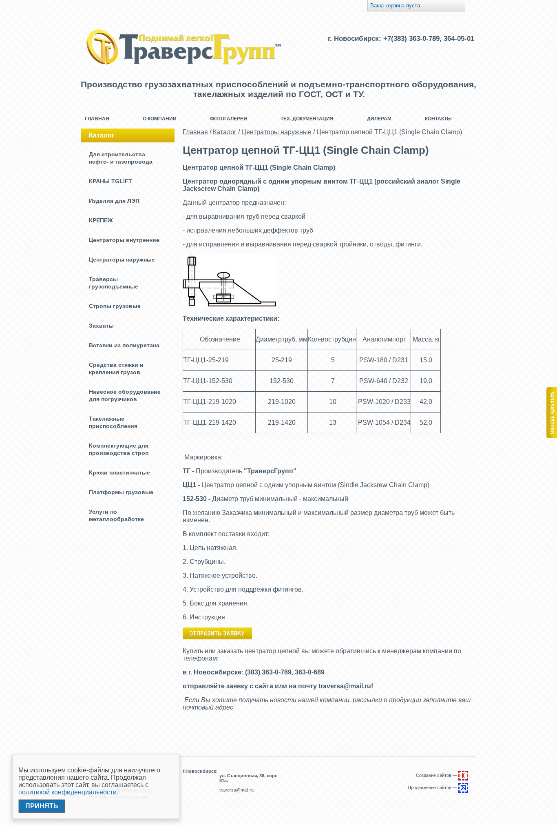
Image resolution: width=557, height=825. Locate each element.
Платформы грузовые (121, 492)
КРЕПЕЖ (101, 220)
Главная (97, 119)
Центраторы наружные (122, 259)
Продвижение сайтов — (433, 787)
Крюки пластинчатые (119, 472)
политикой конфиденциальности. (68, 792)
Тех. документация (307, 119)
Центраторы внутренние (124, 240)
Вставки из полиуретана (124, 345)
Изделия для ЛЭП (114, 200)
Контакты (438, 119)
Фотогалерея (228, 119)
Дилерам (379, 119)
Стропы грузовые (115, 306)
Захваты (101, 325)
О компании (160, 119)
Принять (41, 806)
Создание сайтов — (437, 775)
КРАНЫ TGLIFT (110, 181)
